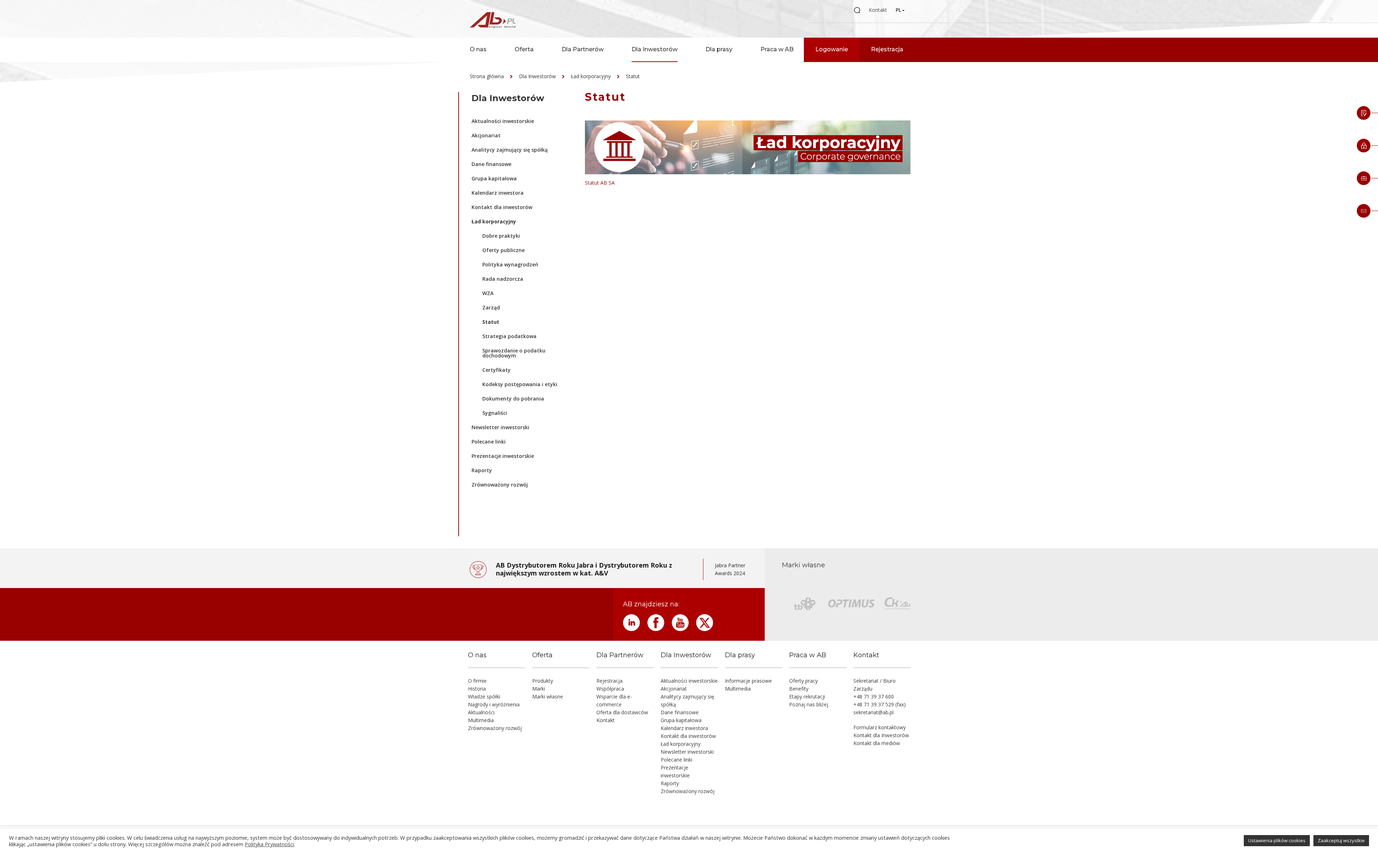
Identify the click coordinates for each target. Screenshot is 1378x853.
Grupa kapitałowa (494, 178)
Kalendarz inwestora (498, 192)
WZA (487, 293)
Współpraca (610, 688)
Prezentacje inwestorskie (503, 455)
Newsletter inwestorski (500, 427)
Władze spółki (484, 696)
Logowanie (831, 49)
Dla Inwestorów (655, 49)
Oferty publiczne (503, 250)
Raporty (482, 470)
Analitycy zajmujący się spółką (510, 149)
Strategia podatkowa (509, 336)
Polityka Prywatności (269, 844)
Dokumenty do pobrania (513, 398)
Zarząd (491, 307)
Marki (538, 688)
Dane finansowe (491, 164)
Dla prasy (719, 49)
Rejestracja (887, 49)
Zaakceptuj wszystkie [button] (1341, 840)
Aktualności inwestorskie (503, 121)
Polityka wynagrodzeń (510, 264)
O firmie (477, 680)
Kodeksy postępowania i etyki (519, 384)
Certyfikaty (496, 369)
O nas (478, 49)
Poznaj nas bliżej (808, 704)
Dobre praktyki (501, 235)
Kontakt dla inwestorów (502, 207)
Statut (633, 76)
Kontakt (878, 9)
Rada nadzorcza (502, 278)
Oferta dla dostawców (622, 712)
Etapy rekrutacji (807, 696)
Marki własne (547, 696)
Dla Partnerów (583, 49)
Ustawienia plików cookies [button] (1277, 840)
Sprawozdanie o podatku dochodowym (513, 353)
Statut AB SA (600, 182)
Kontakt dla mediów (876, 743)
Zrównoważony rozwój (500, 484)
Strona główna (487, 76)
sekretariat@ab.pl (873, 712)
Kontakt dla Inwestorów (881, 735)
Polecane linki (489, 441)
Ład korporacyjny (591, 76)
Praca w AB (776, 49)
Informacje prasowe (748, 680)
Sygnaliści (494, 412)
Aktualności (481, 712)
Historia (477, 688)
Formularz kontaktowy (879, 727)
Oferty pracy (803, 680)
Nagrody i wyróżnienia (494, 704)
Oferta (524, 49)
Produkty (542, 680)
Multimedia (481, 720)
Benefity (798, 688)
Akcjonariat (486, 135)
